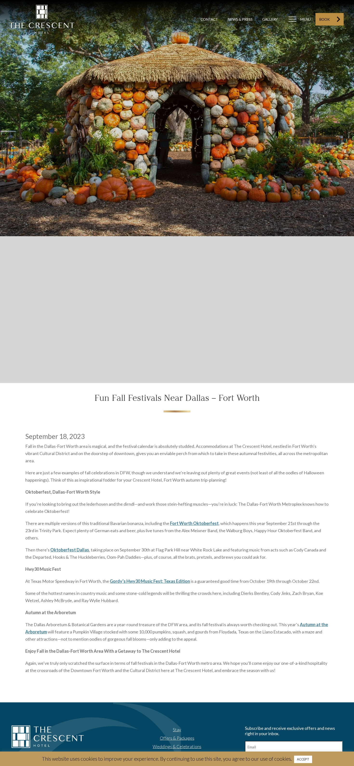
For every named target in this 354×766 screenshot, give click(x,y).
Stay (177, 729)
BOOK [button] (324, 19)
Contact (209, 19)
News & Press (240, 19)
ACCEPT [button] (303, 759)
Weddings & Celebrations (177, 746)
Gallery (270, 19)
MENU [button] (305, 19)
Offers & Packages (177, 738)
